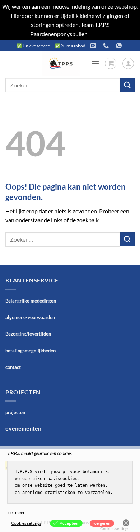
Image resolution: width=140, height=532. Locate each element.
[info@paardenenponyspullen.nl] (94, 46)
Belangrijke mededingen (30, 301)
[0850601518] (107, 46)
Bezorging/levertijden (28, 334)
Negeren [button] (99, 33)
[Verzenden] (127, 85)
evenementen (23, 428)
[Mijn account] (128, 63)
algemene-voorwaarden (30, 317)
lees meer (16, 512)
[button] (95, 63)
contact (13, 367)
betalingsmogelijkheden (30, 350)
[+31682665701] (119, 46)
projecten (15, 412)
